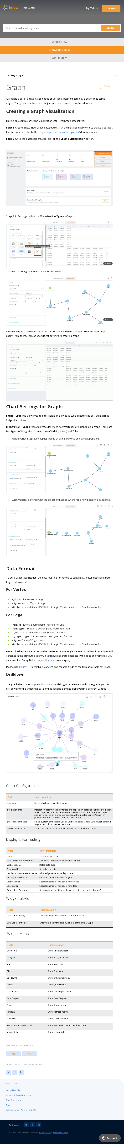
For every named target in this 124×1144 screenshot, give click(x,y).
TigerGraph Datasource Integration (59, 132)
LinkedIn (21, 1072)
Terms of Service (60, 1132)
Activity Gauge (15, 75)
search (110, 28)
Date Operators (13, 1100)
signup (111, 8)
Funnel (9, 1105)
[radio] (13, 1053)
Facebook (14, 1072)
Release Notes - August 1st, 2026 (21, 1110)
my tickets (92, 8)
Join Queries (47, 660)
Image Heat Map (13, 1090)
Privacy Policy (45, 1132)
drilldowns (46, 684)
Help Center (28, 7)
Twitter (8, 1072)
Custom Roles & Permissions (19, 1095)
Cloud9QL (24, 666)
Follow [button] (107, 86)
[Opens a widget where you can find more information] (109, 1138)
